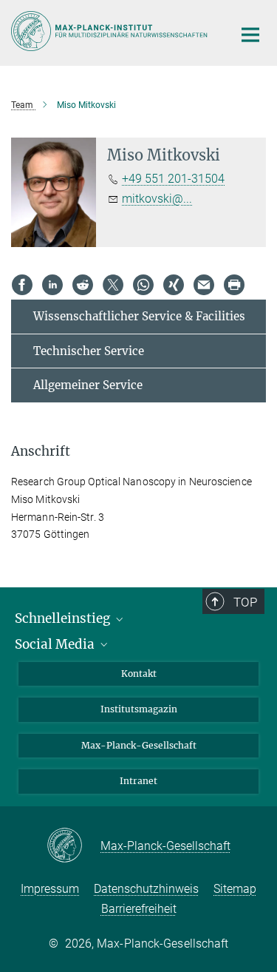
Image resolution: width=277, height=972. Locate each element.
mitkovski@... (157, 199)
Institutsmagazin (138, 709)
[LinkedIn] (52, 285)
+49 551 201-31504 (173, 179)
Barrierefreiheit (139, 909)
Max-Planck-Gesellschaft (138, 745)
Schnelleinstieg (64, 618)
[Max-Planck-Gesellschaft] (73, 846)
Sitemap (234, 889)
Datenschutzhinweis (146, 889)
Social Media (56, 644)
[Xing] (174, 285)
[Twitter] (113, 285)
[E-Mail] (204, 285)
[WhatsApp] (143, 285)
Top (245, 602)
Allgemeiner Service (88, 385)
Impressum (50, 889)
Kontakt (139, 673)
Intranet (138, 780)
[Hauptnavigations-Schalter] (250, 35)
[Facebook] (22, 285)
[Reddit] (83, 285)
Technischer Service (88, 351)
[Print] (234, 285)
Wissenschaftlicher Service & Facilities (139, 316)
